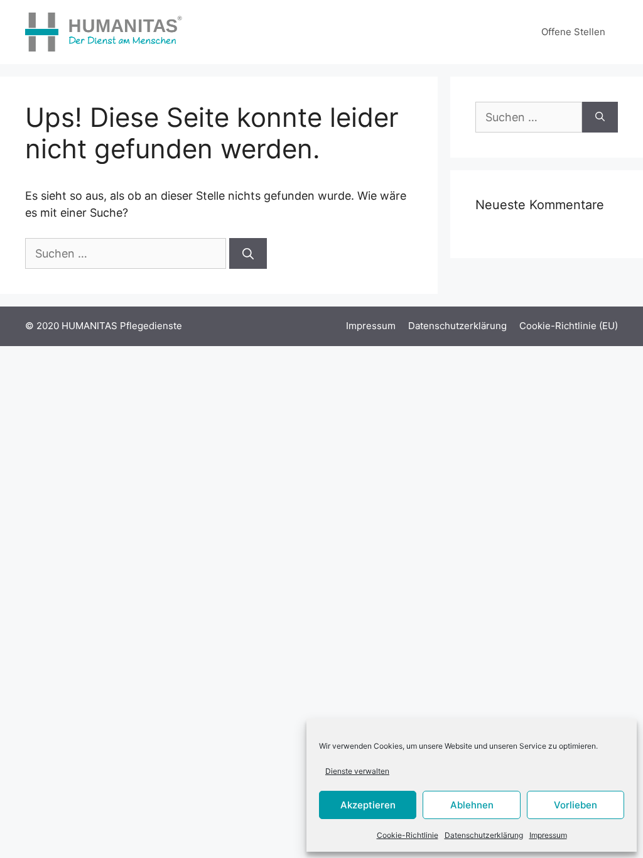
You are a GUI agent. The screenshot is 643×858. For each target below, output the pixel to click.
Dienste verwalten (357, 771)
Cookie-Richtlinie (407, 835)
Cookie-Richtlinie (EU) (568, 326)
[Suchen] (248, 253)
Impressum (548, 835)
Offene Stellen (573, 32)
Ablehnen (472, 805)
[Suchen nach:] (127, 253)
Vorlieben (575, 805)
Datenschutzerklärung (484, 835)
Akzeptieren (368, 805)
